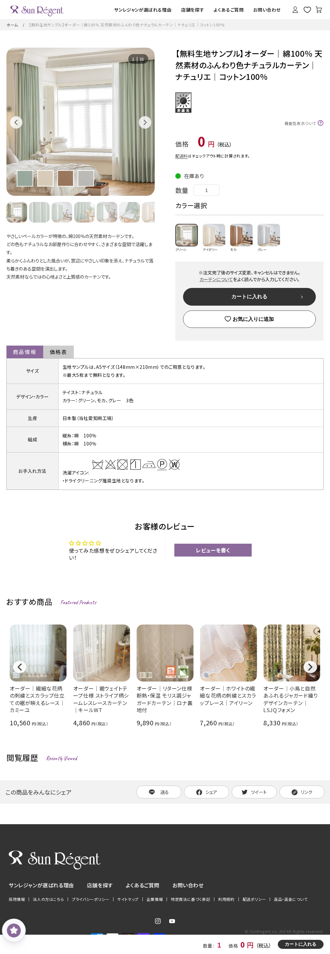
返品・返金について (290, 899)
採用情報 (17, 899)
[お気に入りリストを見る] (307, 10)
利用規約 (226, 899)
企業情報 (155, 899)
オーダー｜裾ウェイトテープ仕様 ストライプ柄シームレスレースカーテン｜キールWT (101, 699)
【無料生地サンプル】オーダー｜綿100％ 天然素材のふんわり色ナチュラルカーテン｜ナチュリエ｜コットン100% (126, 24)
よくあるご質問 (143, 885)
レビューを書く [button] (213, 550)
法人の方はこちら (48, 899)
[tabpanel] (80, 122)
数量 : (209, 945)
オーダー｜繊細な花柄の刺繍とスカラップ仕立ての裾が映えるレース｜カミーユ (37, 699)
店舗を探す (100, 885)
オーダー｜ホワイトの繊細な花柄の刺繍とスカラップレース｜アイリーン (228, 696)
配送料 (181, 155)
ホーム (12, 24)
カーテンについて (216, 279)
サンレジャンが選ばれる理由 (41, 885)
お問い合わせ (188, 885)
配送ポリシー (254, 899)
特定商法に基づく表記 (190, 899)
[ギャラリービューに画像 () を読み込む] (16, 212)
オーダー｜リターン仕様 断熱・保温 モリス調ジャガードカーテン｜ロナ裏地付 (165, 699)
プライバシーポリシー (90, 899)
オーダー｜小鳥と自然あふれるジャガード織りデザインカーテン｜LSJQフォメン (290, 699)
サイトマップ (128, 899)
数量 (182, 190)
